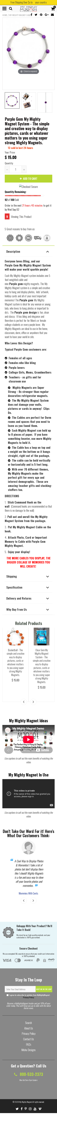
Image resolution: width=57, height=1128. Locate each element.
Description (13, 251)
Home (4, 15)
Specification (14, 587)
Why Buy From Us (16, 609)
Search (28, 1023)
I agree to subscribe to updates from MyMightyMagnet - (30, 996)
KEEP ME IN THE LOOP (44, 989)
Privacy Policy (28, 997)
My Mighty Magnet (25, 1102)
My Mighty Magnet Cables (20, 15)
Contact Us (28, 1039)
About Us (28, 1028)
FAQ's (28, 1044)
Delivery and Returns (18, 598)
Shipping (11, 576)
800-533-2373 (31, 1074)
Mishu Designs (28, 1050)
